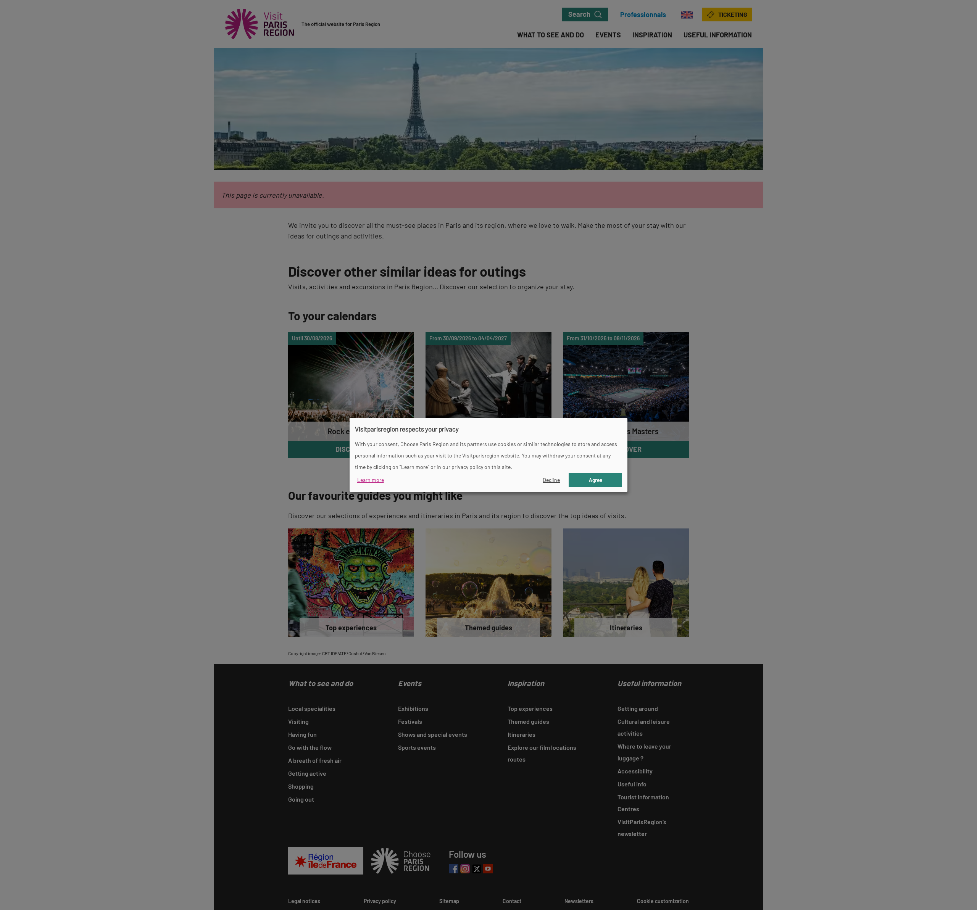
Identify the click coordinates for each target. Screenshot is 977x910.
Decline (551, 480)
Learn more (370, 480)
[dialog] (488, 455)
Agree (595, 480)
